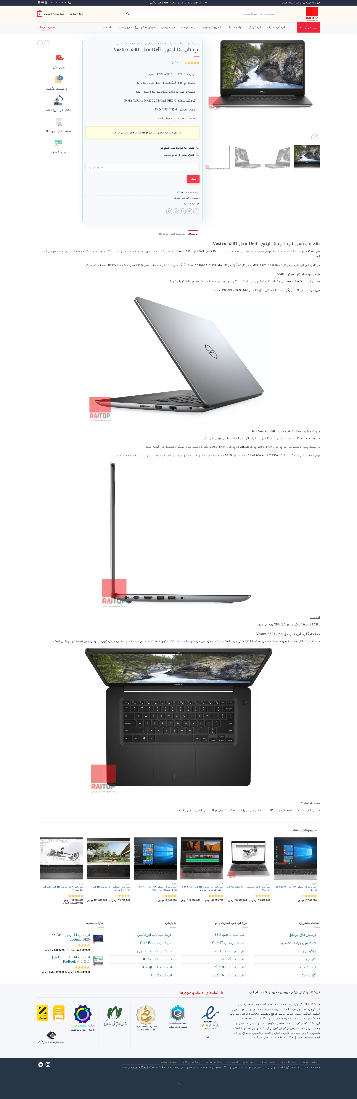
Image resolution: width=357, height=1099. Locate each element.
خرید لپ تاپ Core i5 (156, 943)
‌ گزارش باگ (308, 975)
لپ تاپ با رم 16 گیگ (228, 975)
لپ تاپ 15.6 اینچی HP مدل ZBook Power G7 (63, 888)
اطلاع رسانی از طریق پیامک (179, 155)
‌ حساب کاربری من (289, 1062)
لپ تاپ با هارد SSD (229, 934)
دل (118, 43)
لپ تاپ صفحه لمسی (228, 951)
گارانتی (311, 959)
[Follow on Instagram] (46, 2)
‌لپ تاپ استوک (276, 27)
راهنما (109, 27)
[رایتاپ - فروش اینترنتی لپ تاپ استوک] (301, 14)
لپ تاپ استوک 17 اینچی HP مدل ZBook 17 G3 (110, 888)
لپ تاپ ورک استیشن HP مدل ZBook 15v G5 (248, 888)
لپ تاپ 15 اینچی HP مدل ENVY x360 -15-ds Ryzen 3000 (158, 888)
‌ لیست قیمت (189, 27)
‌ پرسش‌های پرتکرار (303, 934)
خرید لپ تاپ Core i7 (228, 943)
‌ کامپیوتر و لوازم (212, 27)
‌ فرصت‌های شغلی (169, 1062)
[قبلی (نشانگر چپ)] (353, 1092)
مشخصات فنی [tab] (178, 234)
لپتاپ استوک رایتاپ (189, 43)
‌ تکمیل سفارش (267, 1062)
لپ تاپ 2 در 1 (161, 975)
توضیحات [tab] (193, 234)
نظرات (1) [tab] (164, 234)
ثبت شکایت (307, 967)
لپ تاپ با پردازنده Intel (155, 967)
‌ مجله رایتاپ (168, 27)
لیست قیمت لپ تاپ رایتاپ (158, 43)
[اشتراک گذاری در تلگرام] (169, 211)
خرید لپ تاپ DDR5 (157, 959)
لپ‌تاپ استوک (132, 43)
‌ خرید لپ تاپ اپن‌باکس (155, 934)
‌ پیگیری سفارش (310, 1062)
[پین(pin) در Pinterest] (176, 211)
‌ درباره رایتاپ (249, 1062)
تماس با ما (128, 27)
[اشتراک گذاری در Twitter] (189, 211)
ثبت (193, 179)
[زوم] (315, 137)
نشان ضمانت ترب (83, 1026)
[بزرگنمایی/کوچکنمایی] (342, 1076)
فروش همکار (148, 27)
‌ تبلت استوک (235, 27)
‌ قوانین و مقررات (214, 1062)
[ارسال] (128, 14)
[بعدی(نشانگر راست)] (342, 1092)
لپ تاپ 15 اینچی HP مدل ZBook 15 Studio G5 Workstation (202, 888)
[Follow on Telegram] (39, 2)
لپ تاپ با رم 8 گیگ (229, 967)
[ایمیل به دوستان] (183, 211)
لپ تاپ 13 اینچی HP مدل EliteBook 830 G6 (296, 888)
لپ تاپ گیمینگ (232, 959)
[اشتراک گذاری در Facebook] (196, 211)
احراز (207, 1037)
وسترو (187, 203)
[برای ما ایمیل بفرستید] (42, 2)
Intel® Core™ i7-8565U (170, 74)
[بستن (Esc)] (353, 1076)
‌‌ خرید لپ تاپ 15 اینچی (155, 951)
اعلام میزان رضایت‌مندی (299, 943)
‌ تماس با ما (233, 1062)
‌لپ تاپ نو (255, 27)
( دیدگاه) (178, 62)
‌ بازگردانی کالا (307, 951)
